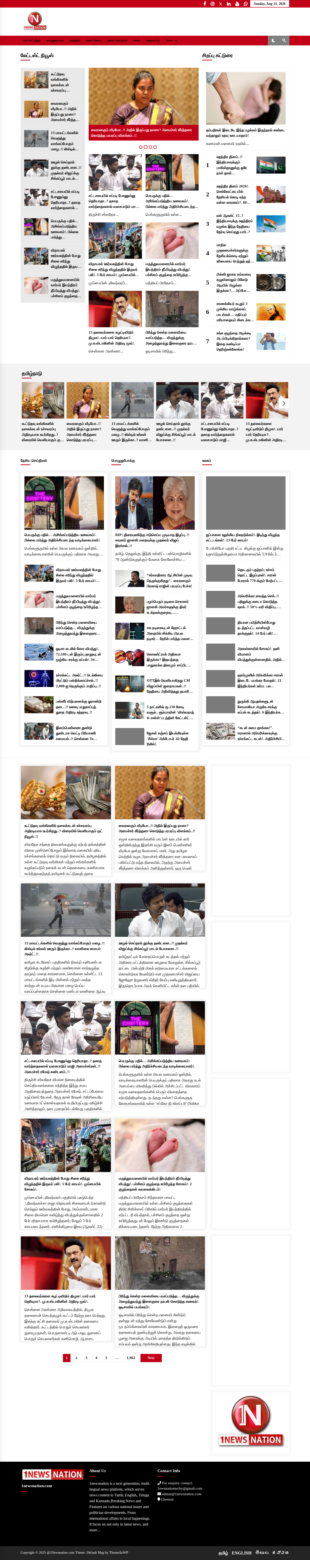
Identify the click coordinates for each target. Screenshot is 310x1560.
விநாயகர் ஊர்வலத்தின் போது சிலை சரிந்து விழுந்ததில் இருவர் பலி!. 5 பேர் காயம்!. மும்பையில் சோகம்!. (66, 258)
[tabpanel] (144, 104)
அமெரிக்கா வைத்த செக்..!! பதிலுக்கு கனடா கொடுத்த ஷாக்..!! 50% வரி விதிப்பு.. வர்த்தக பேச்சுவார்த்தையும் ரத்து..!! (258, 602)
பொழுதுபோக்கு (55, 40)
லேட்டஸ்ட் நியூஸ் (32, 40)
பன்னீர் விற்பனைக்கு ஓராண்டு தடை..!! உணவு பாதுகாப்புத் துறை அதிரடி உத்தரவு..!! (78, 706)
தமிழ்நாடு (75, 40)
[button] (273, 40)
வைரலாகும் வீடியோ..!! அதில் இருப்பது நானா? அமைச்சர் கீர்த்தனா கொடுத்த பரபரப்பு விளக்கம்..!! (66, 112)
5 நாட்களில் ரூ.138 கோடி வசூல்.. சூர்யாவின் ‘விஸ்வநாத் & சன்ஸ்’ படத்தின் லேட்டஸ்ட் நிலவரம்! (170, 713)
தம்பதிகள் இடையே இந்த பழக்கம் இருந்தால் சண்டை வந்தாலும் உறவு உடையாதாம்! (245, 133)
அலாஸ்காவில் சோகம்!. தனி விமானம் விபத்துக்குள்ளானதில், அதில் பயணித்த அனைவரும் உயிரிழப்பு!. (260, 655)
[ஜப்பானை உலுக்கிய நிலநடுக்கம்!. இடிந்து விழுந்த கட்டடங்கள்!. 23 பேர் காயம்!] (246, 503)
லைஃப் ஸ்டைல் (94, 40)
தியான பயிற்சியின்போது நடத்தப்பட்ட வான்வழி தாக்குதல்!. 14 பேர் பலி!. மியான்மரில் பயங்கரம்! (256, 628)
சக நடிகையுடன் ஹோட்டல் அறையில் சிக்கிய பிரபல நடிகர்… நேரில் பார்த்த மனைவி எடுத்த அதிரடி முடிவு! (170, 634)
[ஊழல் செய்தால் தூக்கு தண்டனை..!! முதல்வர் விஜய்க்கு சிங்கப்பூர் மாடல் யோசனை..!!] (36, 167)
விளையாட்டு (153, 40)
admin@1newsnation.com (181, 1494)
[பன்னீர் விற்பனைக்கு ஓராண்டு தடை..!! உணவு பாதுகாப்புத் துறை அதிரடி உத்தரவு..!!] (39, 704)
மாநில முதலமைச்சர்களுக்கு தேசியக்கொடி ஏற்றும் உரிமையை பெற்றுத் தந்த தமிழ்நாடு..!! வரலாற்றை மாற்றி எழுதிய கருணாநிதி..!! (235, 253)
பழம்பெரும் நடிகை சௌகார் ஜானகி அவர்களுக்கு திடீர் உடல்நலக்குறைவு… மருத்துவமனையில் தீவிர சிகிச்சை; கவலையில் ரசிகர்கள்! (168, 607)
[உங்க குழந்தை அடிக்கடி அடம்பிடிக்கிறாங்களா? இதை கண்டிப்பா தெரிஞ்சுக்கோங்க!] (271, 341)
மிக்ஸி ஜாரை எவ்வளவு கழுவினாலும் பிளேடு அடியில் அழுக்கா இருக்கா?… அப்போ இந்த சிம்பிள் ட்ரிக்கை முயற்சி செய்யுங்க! (234, 283)
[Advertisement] (251, 839)
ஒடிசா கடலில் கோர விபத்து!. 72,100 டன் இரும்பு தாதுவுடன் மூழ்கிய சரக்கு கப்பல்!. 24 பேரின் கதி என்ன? (78, 655)
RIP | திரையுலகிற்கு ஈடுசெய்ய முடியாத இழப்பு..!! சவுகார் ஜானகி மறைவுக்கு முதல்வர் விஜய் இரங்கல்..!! (152, 540)
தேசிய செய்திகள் (118, 40)
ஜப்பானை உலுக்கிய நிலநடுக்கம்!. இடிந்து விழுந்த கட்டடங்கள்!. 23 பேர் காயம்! (243, 537)
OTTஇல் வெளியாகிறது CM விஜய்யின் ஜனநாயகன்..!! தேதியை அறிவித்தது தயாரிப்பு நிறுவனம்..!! (170, 686)
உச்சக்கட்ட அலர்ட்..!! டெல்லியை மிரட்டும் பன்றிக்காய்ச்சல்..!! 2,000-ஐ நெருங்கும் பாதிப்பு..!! (79, 680)
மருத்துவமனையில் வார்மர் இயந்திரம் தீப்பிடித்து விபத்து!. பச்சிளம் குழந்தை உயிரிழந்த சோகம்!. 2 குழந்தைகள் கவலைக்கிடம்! (65, 288)
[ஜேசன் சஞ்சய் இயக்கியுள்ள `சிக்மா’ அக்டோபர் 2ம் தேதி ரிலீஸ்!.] (129, 736)
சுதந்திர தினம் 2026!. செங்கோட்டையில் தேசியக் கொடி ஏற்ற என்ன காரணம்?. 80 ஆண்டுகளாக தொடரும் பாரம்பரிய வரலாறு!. (234, 194)
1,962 (131, 1358)
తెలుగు (261, 1553)
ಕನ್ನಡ (280, 1553)
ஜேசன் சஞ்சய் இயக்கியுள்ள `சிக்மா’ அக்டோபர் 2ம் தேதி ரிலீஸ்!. (168, 738)
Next (284, 403)
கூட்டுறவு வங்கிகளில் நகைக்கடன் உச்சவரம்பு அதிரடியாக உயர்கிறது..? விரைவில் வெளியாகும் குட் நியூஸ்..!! (63, 82)
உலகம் (137, 40)
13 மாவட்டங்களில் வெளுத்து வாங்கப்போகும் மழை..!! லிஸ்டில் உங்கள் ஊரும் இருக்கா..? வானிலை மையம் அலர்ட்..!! (64, 141)
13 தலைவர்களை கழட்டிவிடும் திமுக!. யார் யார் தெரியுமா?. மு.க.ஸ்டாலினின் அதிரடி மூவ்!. (112, 337)
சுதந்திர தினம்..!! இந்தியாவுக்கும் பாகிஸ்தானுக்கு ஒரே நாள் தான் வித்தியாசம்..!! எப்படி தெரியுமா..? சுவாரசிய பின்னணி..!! (233, 165)
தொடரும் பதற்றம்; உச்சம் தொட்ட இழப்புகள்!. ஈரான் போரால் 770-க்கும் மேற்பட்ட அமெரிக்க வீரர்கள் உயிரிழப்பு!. (260, 576)
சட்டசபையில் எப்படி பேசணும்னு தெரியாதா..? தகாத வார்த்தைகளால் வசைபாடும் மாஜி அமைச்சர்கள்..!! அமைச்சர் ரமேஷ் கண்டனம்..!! (65, 200)
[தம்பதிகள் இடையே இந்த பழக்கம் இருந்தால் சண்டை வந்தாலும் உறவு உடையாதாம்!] (246, 98)
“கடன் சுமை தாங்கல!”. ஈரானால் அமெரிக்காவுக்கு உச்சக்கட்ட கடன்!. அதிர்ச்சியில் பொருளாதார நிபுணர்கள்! (261, 734)
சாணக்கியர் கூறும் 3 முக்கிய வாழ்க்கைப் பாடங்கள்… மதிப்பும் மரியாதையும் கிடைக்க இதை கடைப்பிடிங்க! (233, 312)
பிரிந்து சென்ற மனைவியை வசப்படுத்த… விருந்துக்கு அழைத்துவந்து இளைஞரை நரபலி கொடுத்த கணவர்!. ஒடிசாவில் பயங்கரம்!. (171, 338)
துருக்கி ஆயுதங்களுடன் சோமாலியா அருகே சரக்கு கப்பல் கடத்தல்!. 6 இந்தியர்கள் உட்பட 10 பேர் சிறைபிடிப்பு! (260, 707)
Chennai (167, 1499)
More (169, 40)
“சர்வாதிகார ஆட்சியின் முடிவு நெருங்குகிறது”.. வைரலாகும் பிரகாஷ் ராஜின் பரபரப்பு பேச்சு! (169, 580)
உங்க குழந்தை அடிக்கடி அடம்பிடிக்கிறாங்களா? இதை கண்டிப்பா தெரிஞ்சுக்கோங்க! (234, 341)
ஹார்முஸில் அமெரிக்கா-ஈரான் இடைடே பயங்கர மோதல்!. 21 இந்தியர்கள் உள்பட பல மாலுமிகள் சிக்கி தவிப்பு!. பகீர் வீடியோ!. (260, 681)
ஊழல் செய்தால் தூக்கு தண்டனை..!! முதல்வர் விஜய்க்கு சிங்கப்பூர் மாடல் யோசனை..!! (66, 170)
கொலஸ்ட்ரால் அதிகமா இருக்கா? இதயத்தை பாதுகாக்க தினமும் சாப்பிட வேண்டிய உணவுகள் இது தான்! (170, 660)
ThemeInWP (118, 1552)
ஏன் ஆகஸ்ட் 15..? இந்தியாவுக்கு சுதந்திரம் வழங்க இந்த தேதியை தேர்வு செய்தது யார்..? (235, 224)
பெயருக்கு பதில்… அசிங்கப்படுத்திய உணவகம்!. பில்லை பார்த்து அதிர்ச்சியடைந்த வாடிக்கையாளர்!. (64, 229)
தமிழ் (223, 1553)
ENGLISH (242, 1553)
